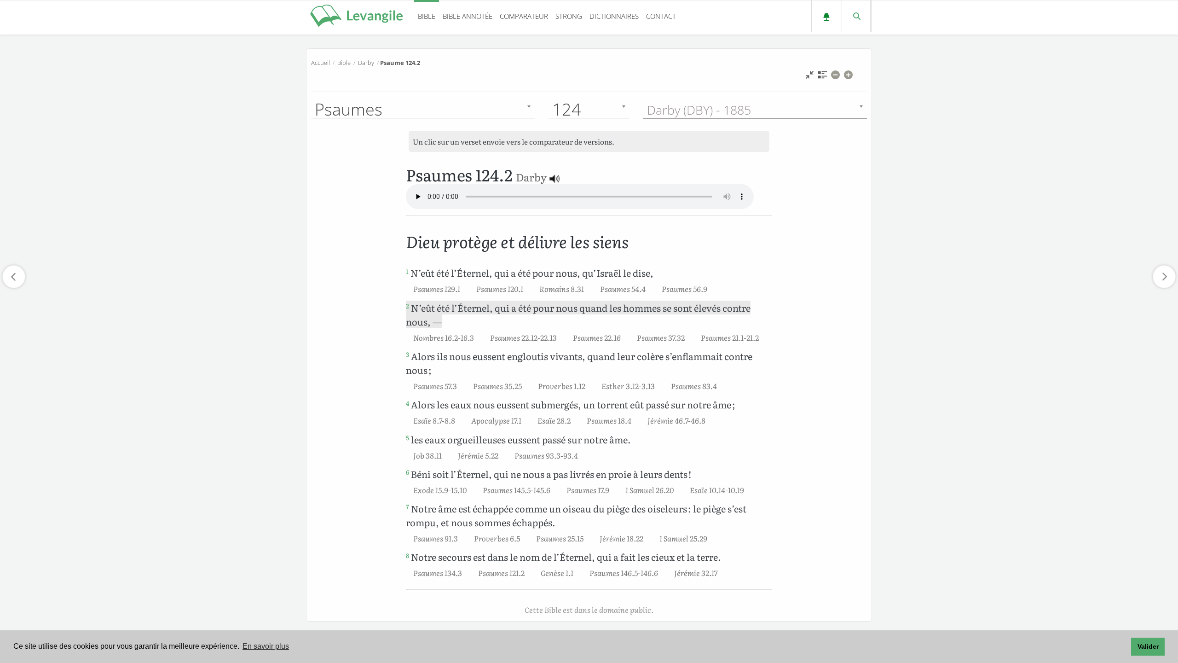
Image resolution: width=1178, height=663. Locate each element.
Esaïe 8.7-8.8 (434, 420)
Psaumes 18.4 (609, 420)
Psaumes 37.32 (661, 337)
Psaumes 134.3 (437, 572)
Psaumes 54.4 (623, 288)
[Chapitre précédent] (13, 276)
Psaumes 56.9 (684, 288)
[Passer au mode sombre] (826, 16)
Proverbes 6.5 (497, 538)
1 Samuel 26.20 (649, 489)
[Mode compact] (809, 77)
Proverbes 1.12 (561, 385)
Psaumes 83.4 (694, 385)
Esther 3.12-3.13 (628, 385)
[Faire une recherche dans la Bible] (856, 16)
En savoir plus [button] (266, 646)
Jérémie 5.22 (478, 455)
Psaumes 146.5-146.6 (623, 572)
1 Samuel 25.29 (683, 538)
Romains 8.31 (561, 288)
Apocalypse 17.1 (496, 420)
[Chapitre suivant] (1164, 276)
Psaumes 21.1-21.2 (730, 337)
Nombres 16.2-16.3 (443, 337)
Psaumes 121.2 (501, 572)
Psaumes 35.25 (497, 385)
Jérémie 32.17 (695, 572)
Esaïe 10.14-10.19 (717, 489)
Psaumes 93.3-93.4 (546, 455)
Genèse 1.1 (557, 572)
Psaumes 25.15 (559, 538)
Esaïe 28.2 (554, 420)
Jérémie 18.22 (621, 538)
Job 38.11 (427, 455)
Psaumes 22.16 (597, 337)
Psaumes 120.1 (499, 288)
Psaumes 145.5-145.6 (516, 489)
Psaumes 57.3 (435, 385)
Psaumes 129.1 (436, 288)
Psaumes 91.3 (435, 538)
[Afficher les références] (822, 77)
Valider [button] (1148, 646)
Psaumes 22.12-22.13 (523, 337)
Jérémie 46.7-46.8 (676, 420)
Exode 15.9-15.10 (440, 489)
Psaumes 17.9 (587, 489)
